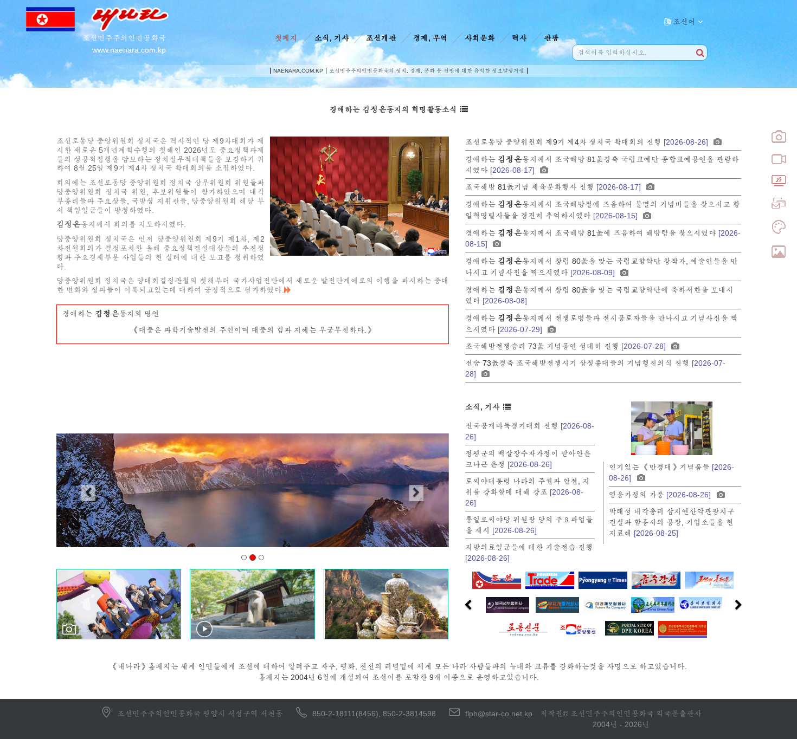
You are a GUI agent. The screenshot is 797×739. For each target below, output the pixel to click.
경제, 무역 (430, 38)
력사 (519, 38)
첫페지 (286, 38)
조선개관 (381, 38)
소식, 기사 (331, 38)
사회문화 (480, 38)
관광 (551, 38)
